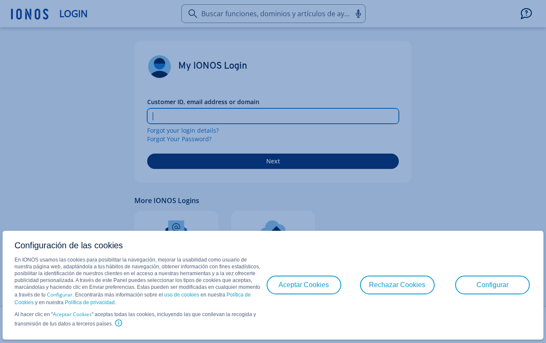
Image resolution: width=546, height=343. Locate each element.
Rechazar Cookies (397, 284)
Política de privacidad (90, 302)
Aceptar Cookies (72, 314)
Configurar (60, 294)
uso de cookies (181, 295)
